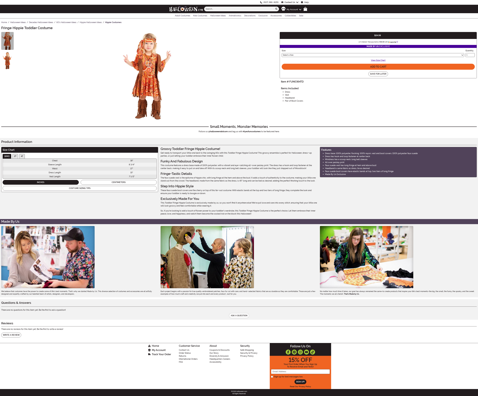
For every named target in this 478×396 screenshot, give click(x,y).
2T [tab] (15, 156)
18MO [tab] (7, 156)
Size (284, 50)
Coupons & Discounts (219, 350)
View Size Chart (378, 60)
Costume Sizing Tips (79, 188)
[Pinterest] (294, 352)
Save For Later (378, 74)
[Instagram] (300, 352)
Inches (40, 182)
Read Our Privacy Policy (300, 386)
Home (155, 345)
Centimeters (119, 182)
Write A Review (11, 335)
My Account (159, 350)
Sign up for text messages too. (288, 376)
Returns (182, 356)
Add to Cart (378, 66)
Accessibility (215, 362)
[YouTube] (306, 352)
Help (306, 2)
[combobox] (239, 9)
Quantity (469, 50)
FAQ (181, 362)
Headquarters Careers (219, 359)
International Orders (188, 359)
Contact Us (290, 2)
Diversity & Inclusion (219, 356)
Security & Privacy (248, 353)
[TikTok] (312, 352)
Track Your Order (161, 354)
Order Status (185, 353)
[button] (291, 9)
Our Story (214, 353)
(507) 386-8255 (270, 2)
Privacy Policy (247, 356)
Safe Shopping (247, 350)
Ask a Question (239, 315)
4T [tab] (22, 156)
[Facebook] (288, 352)
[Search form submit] (276, 9)
